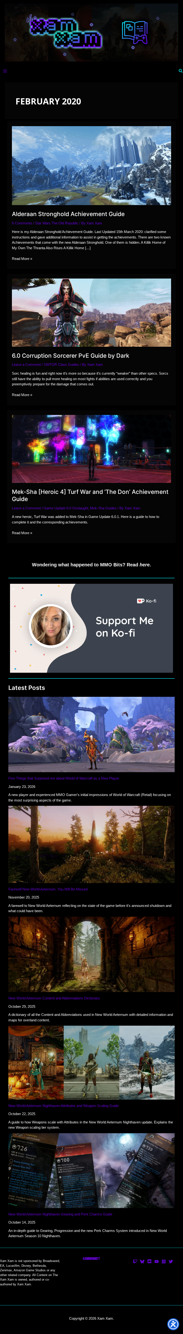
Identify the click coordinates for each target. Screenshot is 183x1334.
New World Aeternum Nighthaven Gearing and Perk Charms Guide (60, 1214)
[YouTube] (156, 1261)
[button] (181, 71)
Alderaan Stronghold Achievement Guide (68, 213)
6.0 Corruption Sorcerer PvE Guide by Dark (70, 355)
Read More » (22, 259)
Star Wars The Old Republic (56, 223)
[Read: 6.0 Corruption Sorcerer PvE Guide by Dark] (91, 312)
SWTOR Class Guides (61, 364)
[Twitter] (171, 1261)
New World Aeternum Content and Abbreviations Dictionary (54, 998)
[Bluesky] (142, 1261)
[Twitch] (135, 1261)
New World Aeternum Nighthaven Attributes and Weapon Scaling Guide (63, 1106)
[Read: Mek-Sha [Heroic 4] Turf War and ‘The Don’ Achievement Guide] (91, 448)
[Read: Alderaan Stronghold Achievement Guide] (91, 165)
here (145, 564)
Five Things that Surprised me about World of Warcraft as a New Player (63, 778)
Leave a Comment (26, 364)
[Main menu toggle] (5, 71)
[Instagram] (164, 1261)
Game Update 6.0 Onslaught (66, 508)
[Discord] (149, 1261)
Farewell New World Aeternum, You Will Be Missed (47, 889)
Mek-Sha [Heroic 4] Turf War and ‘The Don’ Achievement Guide (90, 495)
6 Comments (22, 223)
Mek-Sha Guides (103, 508)
